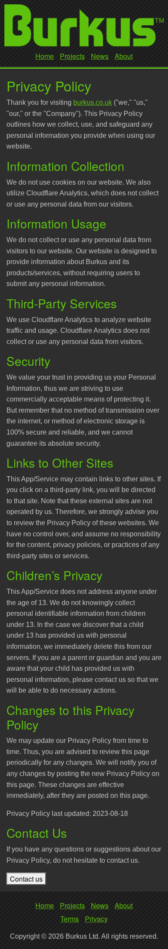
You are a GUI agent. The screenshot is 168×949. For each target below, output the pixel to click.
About (124, 56)
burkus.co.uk (92, 102)
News (100, 56)
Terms (69, 919)
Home (44, 56)
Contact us (26, 879)
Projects (72, 56)
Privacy (96, 919)
